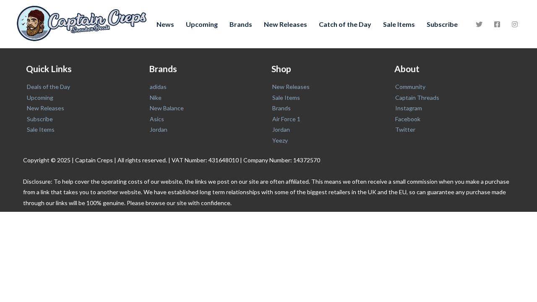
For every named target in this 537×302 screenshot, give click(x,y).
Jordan (158, 129)
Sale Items (399, 24)
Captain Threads (417, 97)
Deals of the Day (48, 86)
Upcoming (202, 24)
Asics (157, 118)
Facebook (407, 118)
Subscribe (442, 24)
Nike (156, 97)
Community (410, 86)
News (165, 24)
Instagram (408, 108)
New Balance (167, 108)
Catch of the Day (345, 24)
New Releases (285, 24)
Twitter (405, 129)
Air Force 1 (286, 118)
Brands (240, 24)
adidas (158, 86)
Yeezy (280, 140)
